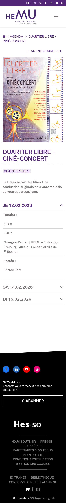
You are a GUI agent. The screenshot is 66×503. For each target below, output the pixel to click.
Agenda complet (46, 51)
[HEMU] (23, 16)
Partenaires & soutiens (33, 450)
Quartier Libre (17, 171)
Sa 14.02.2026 (18, 287)
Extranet (18, 477)
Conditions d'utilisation (33, 459)
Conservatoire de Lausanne (33, 482)
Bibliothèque (42, 477)
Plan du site (33, 455)
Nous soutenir (24, 441)
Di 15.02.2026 (17, 299)
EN (34, 3)
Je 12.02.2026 (17, 205)
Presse (46, 441)
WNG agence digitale (42, 498)
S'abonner (33, 401)
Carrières (33, 446)
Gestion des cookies (33, 463)
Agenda (16, 36)
